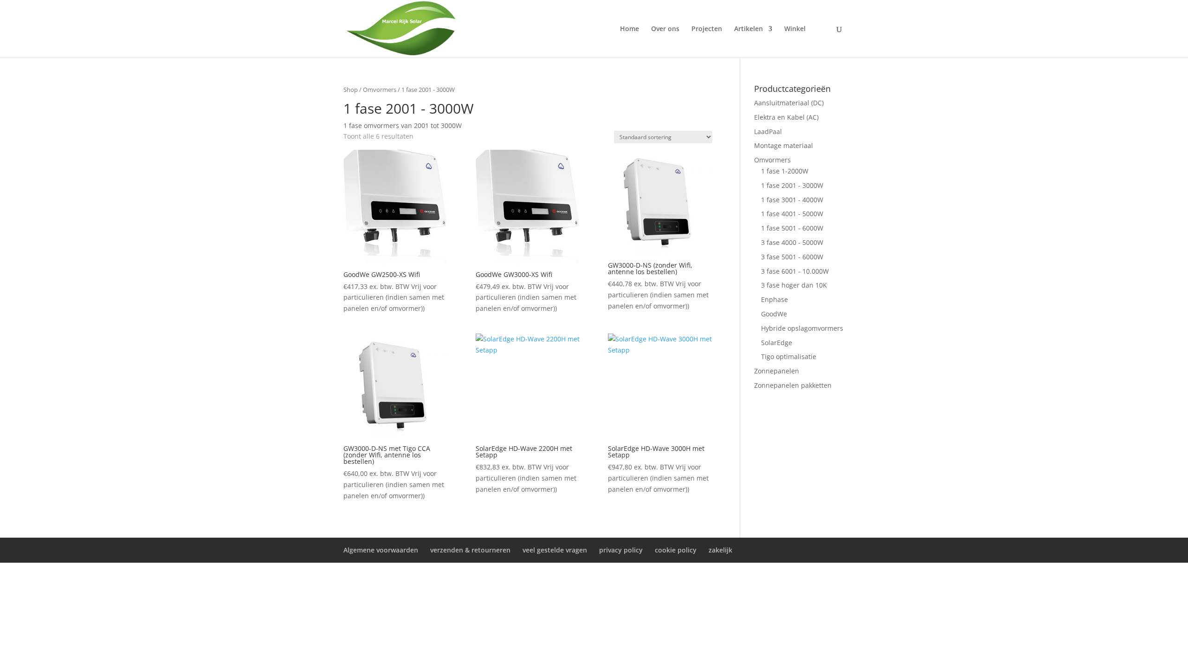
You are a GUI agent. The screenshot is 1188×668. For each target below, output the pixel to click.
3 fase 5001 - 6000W (792, 256)
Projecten (706, 29)
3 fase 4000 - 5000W (792, 242)
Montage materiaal (783, 145)
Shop (350, 89)
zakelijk (720, 550)
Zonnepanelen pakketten (793, 385)
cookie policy (676, 550)
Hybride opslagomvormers (802, 328)
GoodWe (774, 313)
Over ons (665, 29)
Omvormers (379, 89)
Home (629, 29)
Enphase (774, 299)
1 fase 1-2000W (784, 171)
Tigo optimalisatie (788, 356)
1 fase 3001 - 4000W (792, 199)
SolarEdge (776, 342)
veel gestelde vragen (555, 550)
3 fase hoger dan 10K (794, 285)
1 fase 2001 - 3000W (792, 185)
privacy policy (621, 550)
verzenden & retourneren (470, 550)
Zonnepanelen (776, 370)
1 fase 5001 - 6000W (792, 228)
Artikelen (748, 29)
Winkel (795, 29)
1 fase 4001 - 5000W (792, 213)
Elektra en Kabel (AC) (786, 117)
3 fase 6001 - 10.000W (795, 271)
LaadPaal (768, 131)
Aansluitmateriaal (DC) (789, 102)
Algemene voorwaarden (380, 550)
